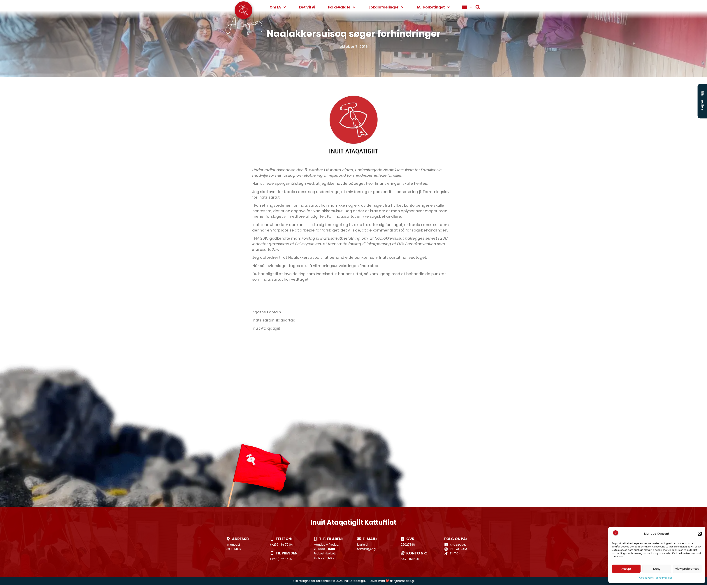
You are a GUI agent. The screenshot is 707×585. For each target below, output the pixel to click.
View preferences (687, 569)
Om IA (275, 7)
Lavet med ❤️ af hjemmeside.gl (392, 581)
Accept (626, 569)
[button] (699, 533)
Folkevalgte (339, 7)
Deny (656, 569)
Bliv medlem (702, 101)
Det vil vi (307, 7)
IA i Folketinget (431, 7)
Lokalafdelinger (384, 7)
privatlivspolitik (664, 577)
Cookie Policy (646, 577)
